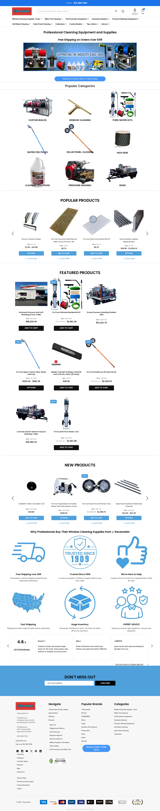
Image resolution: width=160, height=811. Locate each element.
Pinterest (20, 765)
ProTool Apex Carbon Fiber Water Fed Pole (31, 373)
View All (84, 741)
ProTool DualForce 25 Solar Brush (101, 372)
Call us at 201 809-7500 (24, 744)
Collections (61, 24)
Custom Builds (77, 24)
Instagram (20, 758)
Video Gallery (54, 746)
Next (147, 233)
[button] (80, 57)
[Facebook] (18, 751)
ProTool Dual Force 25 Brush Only (96, 504)
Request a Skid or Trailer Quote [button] (96, 748)
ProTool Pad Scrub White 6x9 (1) (96, 239)
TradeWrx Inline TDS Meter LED (31, 504)
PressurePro (85, 730)
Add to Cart (64, 253)
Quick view (32, 259)
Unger (83, 723)
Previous (13, 233)
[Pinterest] (36, 751)
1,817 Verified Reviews (22, 649)
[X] (31, 751)
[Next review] (152, 646)
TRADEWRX (85, 716)
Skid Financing (55, 732)
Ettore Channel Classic (31, 239)
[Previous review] (8, 646)
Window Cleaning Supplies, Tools (27, 19)
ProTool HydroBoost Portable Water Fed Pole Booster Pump (64, 505)
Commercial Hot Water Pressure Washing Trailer (31, 432)
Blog (18, 768)
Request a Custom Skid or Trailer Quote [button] (80, 79)
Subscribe (105, 683)
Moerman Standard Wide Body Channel (129, 505)
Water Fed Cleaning (54, 19)
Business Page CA (56, 739)
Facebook (20, 754)
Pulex (83, 734)
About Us (53, 725)
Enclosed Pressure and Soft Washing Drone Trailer (31, 313)
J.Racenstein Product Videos (58, 709)
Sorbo (83, 737)
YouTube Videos (22, 761)
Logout (19, 788)
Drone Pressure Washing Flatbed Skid (101, 313)
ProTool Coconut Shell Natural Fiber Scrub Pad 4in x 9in (64, 240)
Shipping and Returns (57, 728)
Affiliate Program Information (59, 742)
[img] (21, 646)
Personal (22, 781)
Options (31, 253)
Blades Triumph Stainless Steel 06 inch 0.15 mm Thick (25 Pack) (66, 373)
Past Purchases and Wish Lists (60, 749)
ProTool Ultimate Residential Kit (66, 312)
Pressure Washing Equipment (125, 19)
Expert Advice (53, 713)
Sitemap (51, 716)
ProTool (84, 713)
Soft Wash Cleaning (21, 24)
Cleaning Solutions (101, 19)
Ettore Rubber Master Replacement (129, 240)
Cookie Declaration (23, 785)
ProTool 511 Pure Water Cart (66, 431)
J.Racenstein (85, 709)
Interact (106, 24)
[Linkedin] (40, 751)
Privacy (19, 778)
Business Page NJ (56, 735)
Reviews (51, 720)
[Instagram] (22, 751)
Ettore (83, 720)
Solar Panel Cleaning (43, 24)
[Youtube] (27, 751)
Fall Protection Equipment (77, 19)
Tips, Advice (93, 24)
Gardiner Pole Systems (89, 727)
